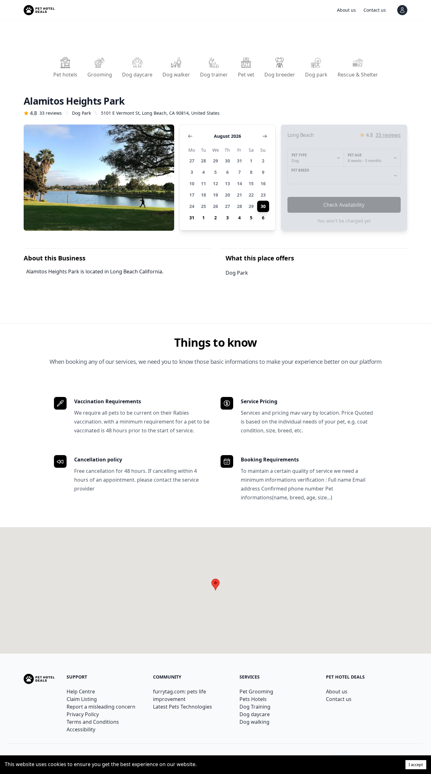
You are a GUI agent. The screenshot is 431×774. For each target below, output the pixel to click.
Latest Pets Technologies (182, 706)
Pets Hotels (253, 699)
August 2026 (227, 136)
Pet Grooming (256, 691)
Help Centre (81, 691)
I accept (416, 764)
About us (336, 691)
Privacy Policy (83, 714)
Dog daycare (254, 714)
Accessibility (81, 729)
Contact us (338, 699)
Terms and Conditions (93, 721)
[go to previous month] (190, 136)
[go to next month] (264, 136)
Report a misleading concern (101, 706)
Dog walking (254, 721)
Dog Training (254, 706)
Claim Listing (82, 699)
